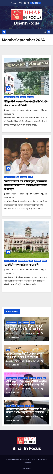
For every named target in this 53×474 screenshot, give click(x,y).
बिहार (17, 97)
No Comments (12, 337)
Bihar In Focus (26, 23)
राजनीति (30, 177)
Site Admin (26, 468)
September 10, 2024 (15, 194)
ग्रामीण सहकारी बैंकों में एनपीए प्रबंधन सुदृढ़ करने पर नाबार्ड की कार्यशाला (24, 355)
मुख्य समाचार (30, 97)
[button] (45, 32)
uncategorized (10, 260)
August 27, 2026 (16, 333)
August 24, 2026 (17, 417)
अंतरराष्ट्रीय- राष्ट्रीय (9, 97)
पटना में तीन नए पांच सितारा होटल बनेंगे (21, 265)
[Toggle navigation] (24, 32)
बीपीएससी (23, 97)
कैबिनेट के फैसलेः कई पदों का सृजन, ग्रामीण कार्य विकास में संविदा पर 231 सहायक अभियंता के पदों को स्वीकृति (25, 185)
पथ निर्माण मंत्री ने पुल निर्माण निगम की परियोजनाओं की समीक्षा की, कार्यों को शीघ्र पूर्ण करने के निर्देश (24, 329)
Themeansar (26, 463)
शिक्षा (44, 378)
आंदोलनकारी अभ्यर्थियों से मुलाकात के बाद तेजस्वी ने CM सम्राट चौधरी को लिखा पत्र (26, 412)
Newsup (41, 459)
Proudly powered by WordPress (18, 459)
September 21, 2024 (15, 110)
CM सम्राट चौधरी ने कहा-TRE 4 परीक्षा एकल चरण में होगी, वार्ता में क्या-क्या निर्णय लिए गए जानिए (26, 384)
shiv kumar (34, 110)
